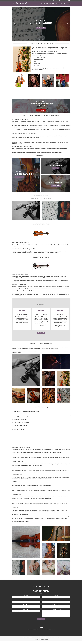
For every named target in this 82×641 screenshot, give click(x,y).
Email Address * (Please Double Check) (26, 599)
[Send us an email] (68, 0)
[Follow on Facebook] (67, 0)
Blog (50, 0)
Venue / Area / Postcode (56, 604)
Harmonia (62, 88)
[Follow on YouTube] (69, 0)
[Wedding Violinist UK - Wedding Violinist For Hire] (23, 3)
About (33, 0)
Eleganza (48, 88)
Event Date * (56, 595)
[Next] (68, 24)
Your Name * (26, 595)
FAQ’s (53, 0)
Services (57, 3)
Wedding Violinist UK (45, 3)
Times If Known (56, 599)
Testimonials (63, 3)
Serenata (34, 88)
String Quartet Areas (45, 0)
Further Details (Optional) (56, 609)
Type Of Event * (26, 609)
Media (53, 3)
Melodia (19, 88)
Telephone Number (26, 604)
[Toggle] (13, 411)
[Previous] (14, 24)
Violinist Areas (38, 0)
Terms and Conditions (59, 0)
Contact (65, 0)
